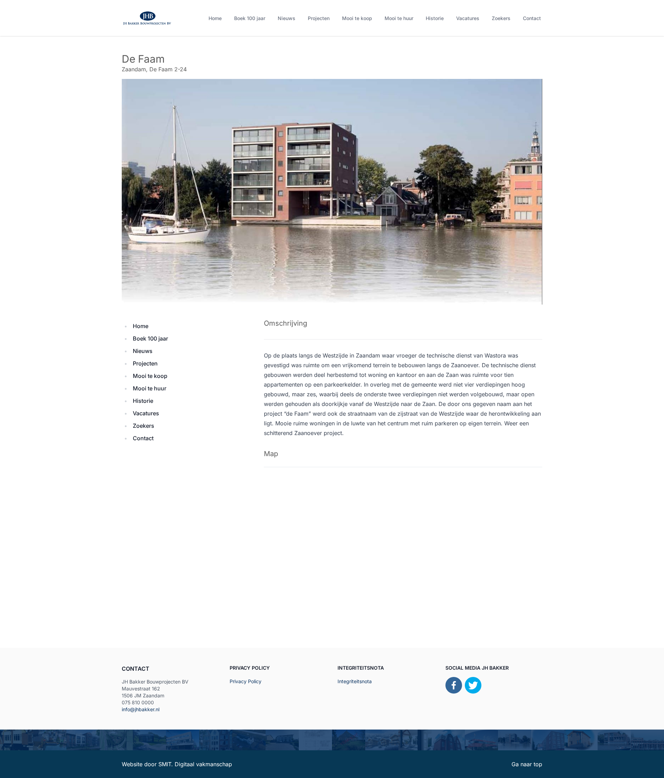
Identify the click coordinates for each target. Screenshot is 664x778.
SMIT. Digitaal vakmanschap (195, 764)
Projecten (319, 18)
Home (215, 18)
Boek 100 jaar (249, 18)
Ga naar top (526, 764)
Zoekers (501, 18)
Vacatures (467, 18)
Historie (435, 18)
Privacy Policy (245, 681)
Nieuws (286, 18)
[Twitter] (473, 685)
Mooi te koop (357, 18)
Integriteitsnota (355, 681)
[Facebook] (453, 685)
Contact (532, 18)
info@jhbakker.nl (140, 709)
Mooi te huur (399, 18)
